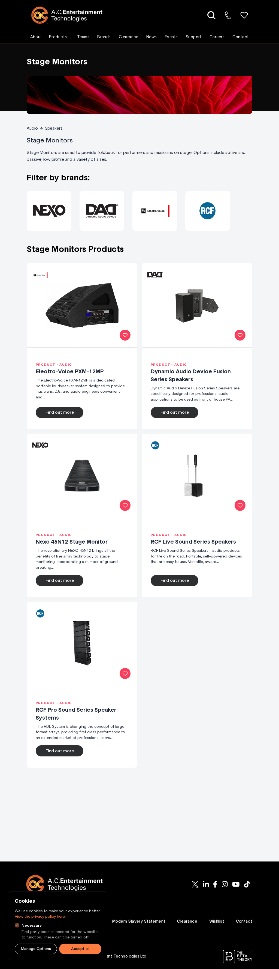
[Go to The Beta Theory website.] (237, 956)
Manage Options (36, 948)
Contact (240, 36)
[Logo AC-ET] (71, 15)
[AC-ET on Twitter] (195, 884)
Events (171, 36)
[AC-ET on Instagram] (225, 884)
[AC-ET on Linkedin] (206, 884)
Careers (217, 36)
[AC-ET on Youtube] (236, 884)
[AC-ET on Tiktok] (247, 884)
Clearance (128, 36)
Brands (104, 36)
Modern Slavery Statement (138, 921)
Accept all (80, 948)
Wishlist (216, 921)
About (36, 36)
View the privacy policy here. (40, 916)
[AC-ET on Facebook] (215, 884)
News (151, 36)
